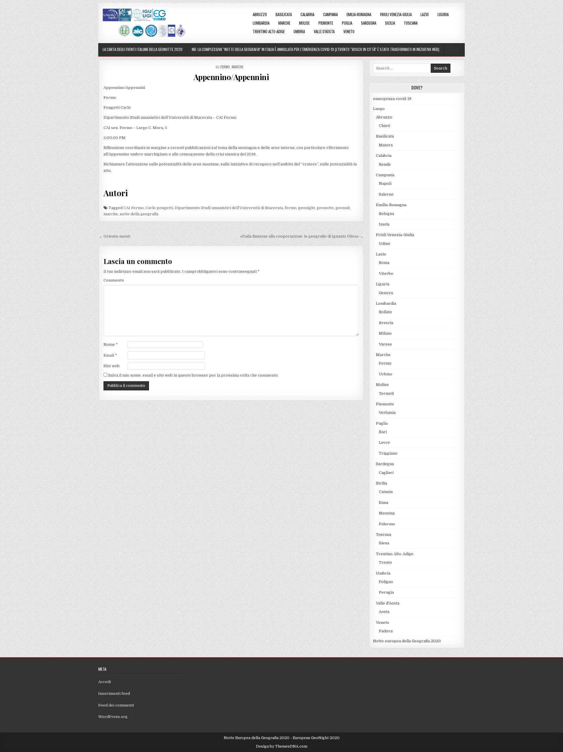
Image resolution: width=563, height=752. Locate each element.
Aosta (384, 611)
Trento (385, 562)
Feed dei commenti (116, 705)
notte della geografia (139, 214)
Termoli (386, 393)
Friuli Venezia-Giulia (396, 14)
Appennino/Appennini (231, 77)
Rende (385, 164)
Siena (384, 543)
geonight (306, 208)
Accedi (104, 682)
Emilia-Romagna (359, 14)
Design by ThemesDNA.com (281, 746)
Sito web (112, 366)
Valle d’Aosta (324, 31)
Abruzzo (260, 14)
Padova (386, 631)
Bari (383, 432)
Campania (330, 14)
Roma (384, 262)
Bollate (385, 312)
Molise (304, 23)
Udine (384, 243)
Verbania (387, 412)
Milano (385, 333)
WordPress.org (113, 716)
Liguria (443, 14)
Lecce (384, 442)
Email (110, 355)
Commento (114, 280)
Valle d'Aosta (387, 603)
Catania (386, 492)
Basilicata (284, 14)
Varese (385, 344)
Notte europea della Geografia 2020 (407, 641)
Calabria (307, 14)
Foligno (386, 582)
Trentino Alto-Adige (269, 31)
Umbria (299, 31)
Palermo (387, 524)
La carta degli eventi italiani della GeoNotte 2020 (142, 49)
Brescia (386, 323)
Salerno (386, 194)
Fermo (225, 66)
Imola (384, 224)
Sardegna (368, 23)
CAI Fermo (133, 208)
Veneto (349, 31)
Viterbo (386, 273)
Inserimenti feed (114, 693)
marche (111, 214)
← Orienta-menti (114, 236)
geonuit (342, 208)
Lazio (424, 14)
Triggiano (388, 453)
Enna (383, 502)
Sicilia (390, 23)
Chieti (384, 125)
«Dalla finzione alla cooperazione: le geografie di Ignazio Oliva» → (302, 236)
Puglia (347, 23)
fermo (290, 208)
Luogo (379, 108)
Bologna (386, 213)
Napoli (385, 183)
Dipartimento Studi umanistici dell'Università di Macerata (228, 208)
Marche (284, 23)
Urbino (385, 374)
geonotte (325, 208)
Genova (386, 293)
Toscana (411, 23)
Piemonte (325, 23)
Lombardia (261, 23)
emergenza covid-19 (392, 98)
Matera (386, 145)
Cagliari (386, 472)
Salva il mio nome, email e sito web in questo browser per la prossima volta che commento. (193, 375)
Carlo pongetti (159, 208)
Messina (387, 513)
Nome (111, 344)
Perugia (386, 592)
